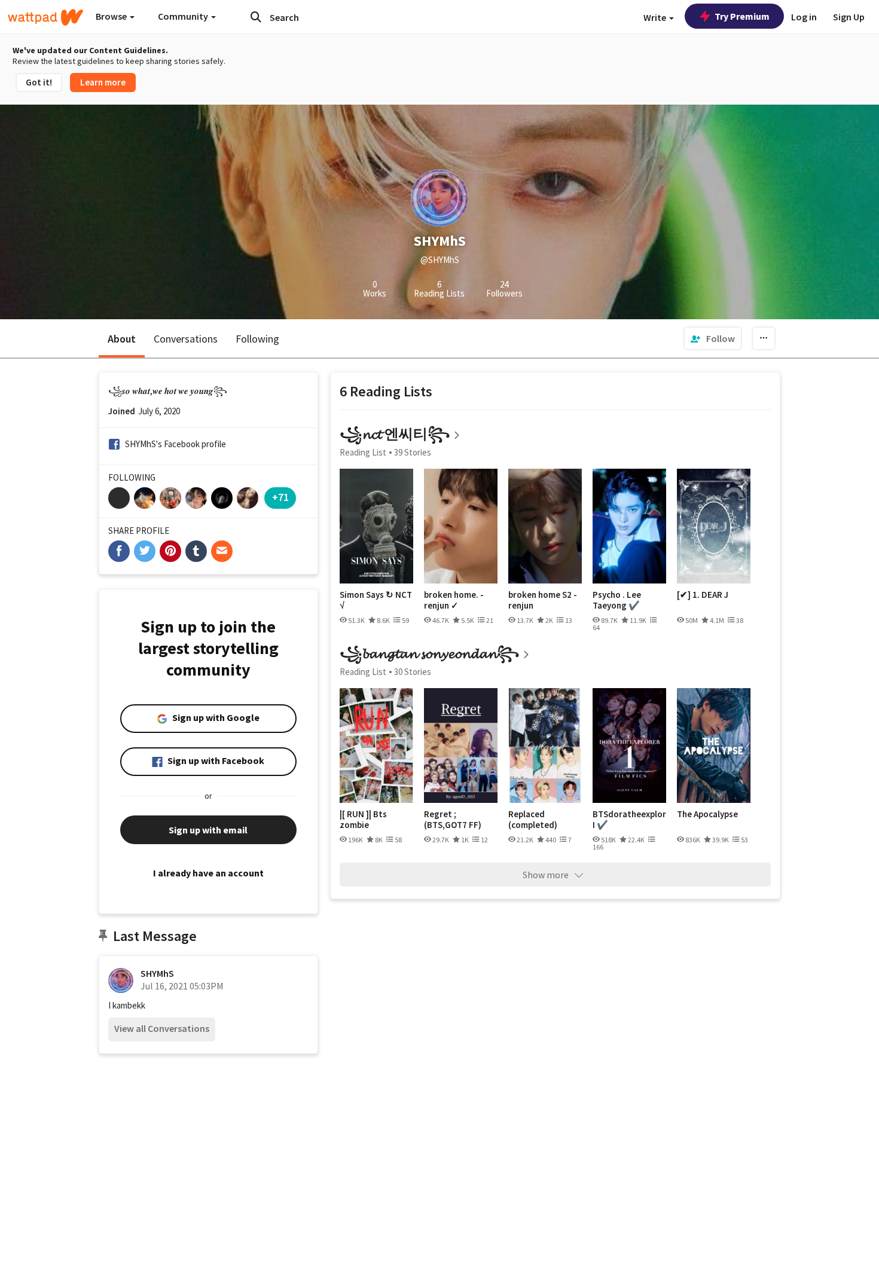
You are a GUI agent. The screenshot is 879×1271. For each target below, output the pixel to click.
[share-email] (222, 551)
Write (655, 17)
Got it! (39, 82)
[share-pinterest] (170, 551)
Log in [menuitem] (804, 17)
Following (257, 339)
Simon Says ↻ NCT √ (376, 599)
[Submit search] (256, 16)
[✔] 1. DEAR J (702, 594)
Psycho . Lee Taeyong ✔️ (617, 599)
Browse (112, 16)
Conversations (186, 339)
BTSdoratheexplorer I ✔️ (629, 819)
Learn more (103, 82)
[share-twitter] (144, 551)
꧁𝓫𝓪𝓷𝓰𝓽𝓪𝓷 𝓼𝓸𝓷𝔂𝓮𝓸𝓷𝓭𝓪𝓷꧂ (429, 653)
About (122, 339)
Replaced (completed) (532, 819)
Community (184, 16)
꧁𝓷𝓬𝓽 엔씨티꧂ (395, 433)
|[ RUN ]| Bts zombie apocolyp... (363, 819)
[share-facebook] (119, 551)
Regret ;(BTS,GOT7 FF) (452, 819)
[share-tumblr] (196, 551)
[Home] (45, 17)
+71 (280, 497)
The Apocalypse (707, 814)
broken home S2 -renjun (542, 599)
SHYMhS (157, 973)
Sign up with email (208, 830)
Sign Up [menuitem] (849, 17)
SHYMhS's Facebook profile (175, 444)
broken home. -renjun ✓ (454, 599)
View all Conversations (161, 1028)
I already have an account (208, 873)
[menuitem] (712, 338)
